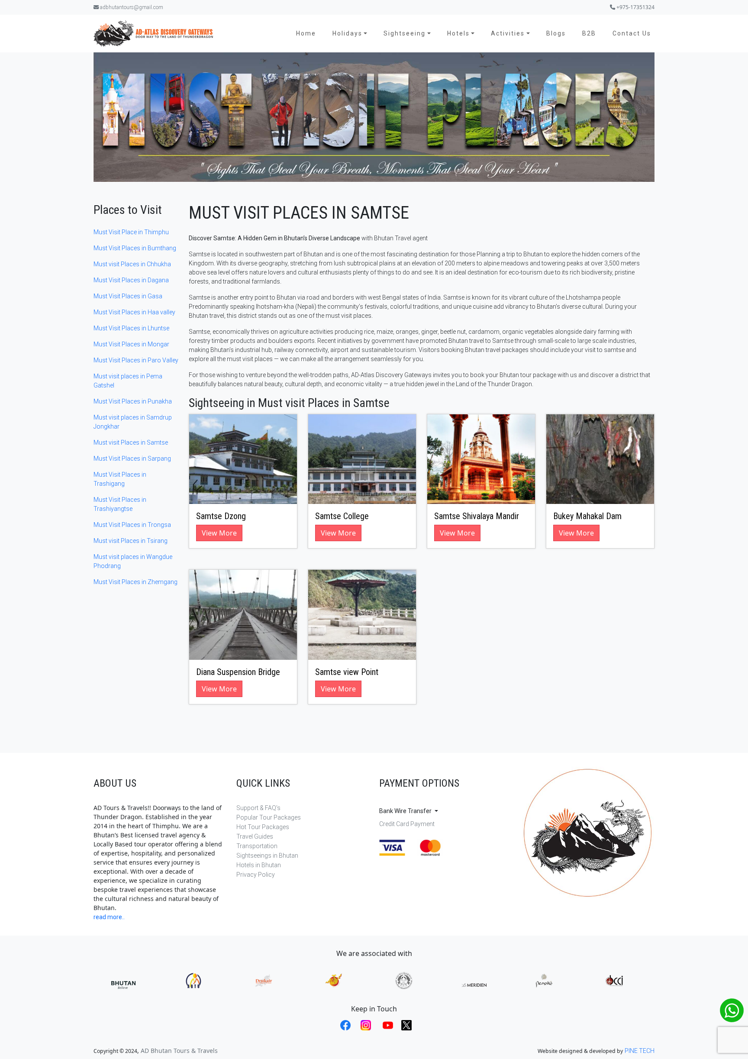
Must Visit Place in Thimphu (131, 232)
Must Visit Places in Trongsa (132, 524)
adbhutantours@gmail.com (131, 7)
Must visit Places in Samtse (131, 442)
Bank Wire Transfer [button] (406, 810)
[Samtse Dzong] (243, 459)
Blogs (556, 33)
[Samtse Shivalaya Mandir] (481, 459)
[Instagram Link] (365, 1025)
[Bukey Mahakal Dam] (600, 459)
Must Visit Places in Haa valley (134, 312)
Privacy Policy (255, 874)
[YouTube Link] (387, 1025)
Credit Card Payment (407, 823)
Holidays (347, 33)
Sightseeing (405, 33)
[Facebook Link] (344, 1025)
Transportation (256, 846)
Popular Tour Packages (268, 817)
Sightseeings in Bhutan (267, 855)
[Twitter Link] (405, 1025)
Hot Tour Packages (262, 826)
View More (219, 533)
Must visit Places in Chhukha (132, 264)
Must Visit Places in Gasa (128, 296)
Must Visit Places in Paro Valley (136, 360)
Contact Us (632, 33)
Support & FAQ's (258, 807)
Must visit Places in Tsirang (131, 540)
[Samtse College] (362, 459)
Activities (508, 33)
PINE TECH (639, 1050)
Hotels (458, 33)
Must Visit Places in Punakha (133, 401)
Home (306, 33)
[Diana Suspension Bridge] (243, 615)
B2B (589, 33)
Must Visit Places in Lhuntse (131, 328)
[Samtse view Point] (362, 615)
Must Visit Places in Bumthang (135, 248)
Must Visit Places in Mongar (131, 344)
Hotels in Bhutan (258, 865)
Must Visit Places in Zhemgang (135, 581)
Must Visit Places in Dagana (131, 280)
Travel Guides (254, 836)
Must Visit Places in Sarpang (132, 458)
